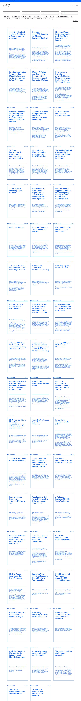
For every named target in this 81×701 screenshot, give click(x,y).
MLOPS (52, 16)
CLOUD (45, 16)
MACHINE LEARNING (41, 18)
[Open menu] (77, 5)
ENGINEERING (37, 16)
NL (74, 5)
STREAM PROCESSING (62, 16)
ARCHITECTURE (27, 16)
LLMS (50, 18)
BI (71, 16)
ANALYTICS (7, 18)
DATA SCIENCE (29, 18)
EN (70, 5)
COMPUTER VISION (17, 18)
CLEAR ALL (75, 20)
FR (72, 5)
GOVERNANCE (16, 16)
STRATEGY (7, 16)
